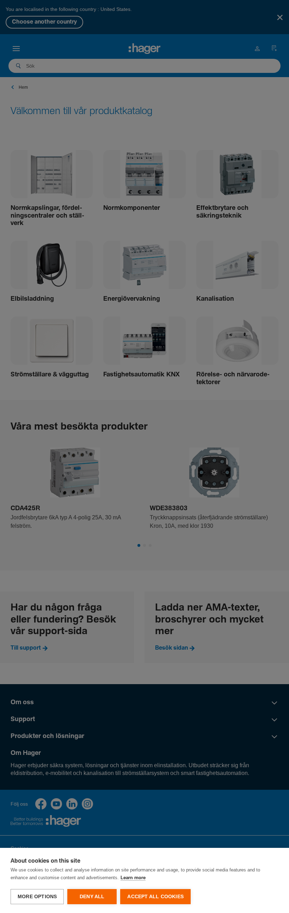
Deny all (92, 896)
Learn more (133, 878)
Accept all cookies (155, 896)
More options (37, 896)
